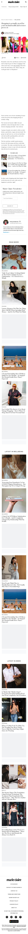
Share (5, 57)
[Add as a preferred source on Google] (14, 921)
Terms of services (17, 209)
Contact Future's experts (14, 887)
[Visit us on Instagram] (11, 917)
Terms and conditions (14, 894)
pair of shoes (17, 65)
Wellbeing (17, 19)
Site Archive (14, 884)
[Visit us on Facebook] (16, 917)
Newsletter (24, 57)
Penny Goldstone (9, 32)
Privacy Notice (18, 210)
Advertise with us (14, 897)
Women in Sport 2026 (13, 6)
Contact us (14, 890)
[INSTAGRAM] (20, 221)
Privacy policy (14, 900)
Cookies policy (14, 904)
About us (14, 907)
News (18, 33)
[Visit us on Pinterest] (20, 917)
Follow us (17, 57)
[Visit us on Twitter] (7, 917)
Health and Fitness (7, 19)
